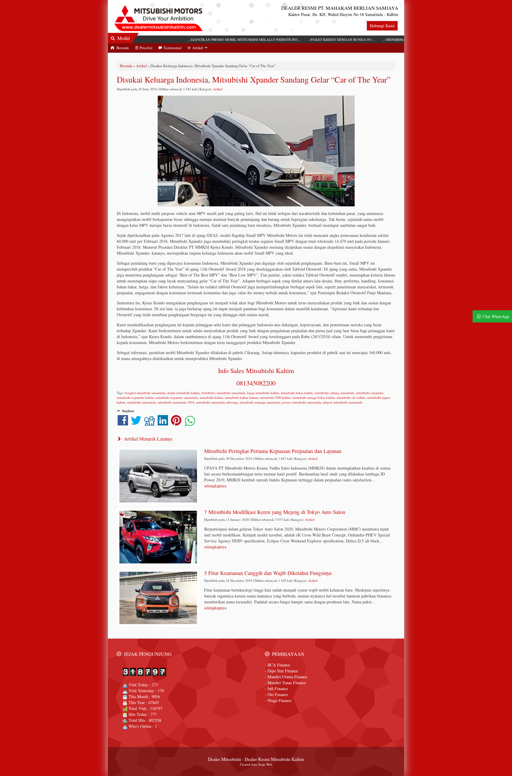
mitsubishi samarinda (141, 402)
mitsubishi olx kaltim (351, 397)
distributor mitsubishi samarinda (223, 393)
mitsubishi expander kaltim (135, 397)
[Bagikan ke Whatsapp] (189, 423)
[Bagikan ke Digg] (149, 423)
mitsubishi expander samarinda (177, 397)
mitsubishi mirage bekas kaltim (313, 397)
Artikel (197, 47)
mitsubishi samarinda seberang (217, 402)
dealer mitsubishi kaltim (183, 393)
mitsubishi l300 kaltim (275, 397)
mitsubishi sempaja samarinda (260, 402)
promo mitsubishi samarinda (301, 402)
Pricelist (146, 47)
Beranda (122, 47)
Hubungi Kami (382, 25)
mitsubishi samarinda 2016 (176, 402)
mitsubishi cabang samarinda (334, 393)
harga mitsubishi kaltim (263, 393)
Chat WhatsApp (496, 316)
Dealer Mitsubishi (224, 759)
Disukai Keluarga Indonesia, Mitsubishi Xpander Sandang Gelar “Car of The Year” (254, 79)
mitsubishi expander (369, 393)
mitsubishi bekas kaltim (297, 393)
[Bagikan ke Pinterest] (176, 423)
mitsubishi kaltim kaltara (241, 397)
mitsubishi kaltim (211, 397)
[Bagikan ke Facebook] (123, 423)
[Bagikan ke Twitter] (136, 423)
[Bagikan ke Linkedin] (163, 423)
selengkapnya (215, 486)
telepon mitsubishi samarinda (342, 402)
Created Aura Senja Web (256, 764)
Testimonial (172, 47)
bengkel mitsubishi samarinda (145, 393)
